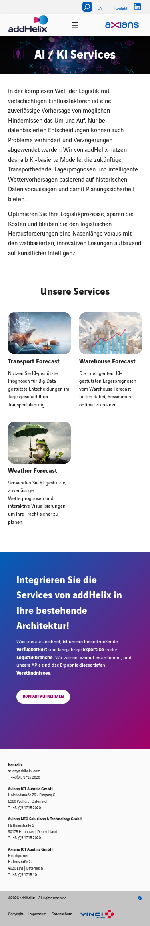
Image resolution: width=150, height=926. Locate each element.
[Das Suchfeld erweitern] (87, 7)
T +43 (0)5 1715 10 (22, 875)
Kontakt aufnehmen (43, 696)
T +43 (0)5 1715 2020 (24, 808)
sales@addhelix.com (24, 771)
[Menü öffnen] (75, 25)
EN (100, 8)
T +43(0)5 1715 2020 (24, 777)
